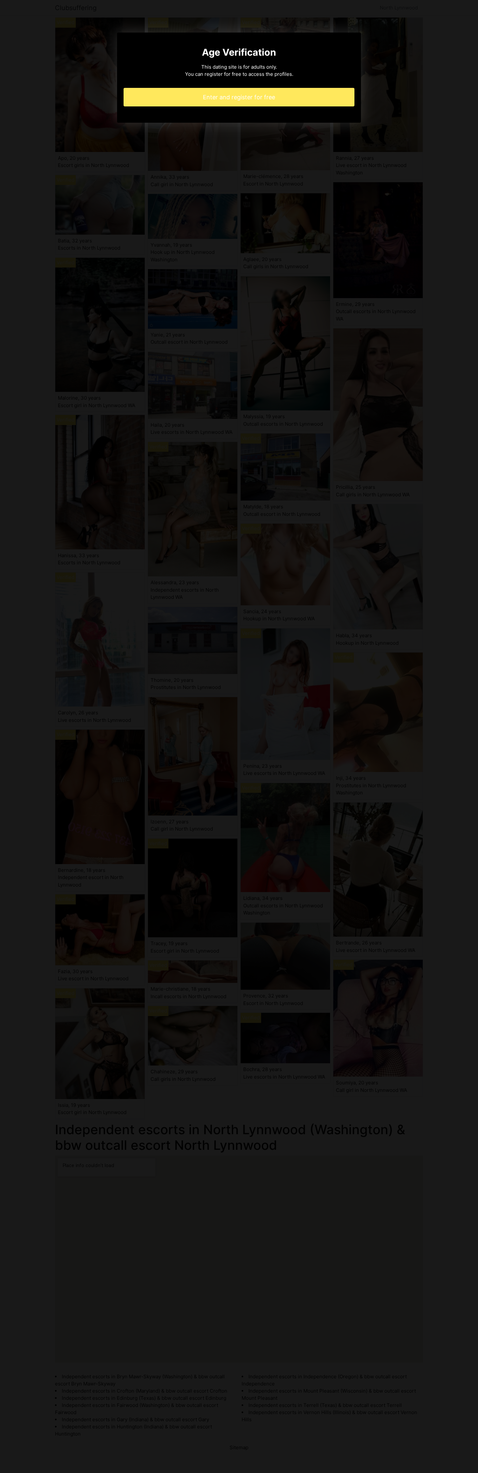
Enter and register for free (239, 97)
